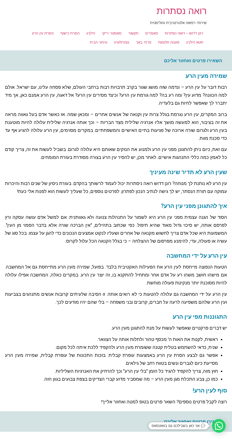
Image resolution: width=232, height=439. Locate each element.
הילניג (90, 33)
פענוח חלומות (168, 42)
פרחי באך (143, 42)
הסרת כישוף (70, 33)
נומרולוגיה (121, 42)
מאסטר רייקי (111, 33)
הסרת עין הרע (43, 33)
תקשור (133, 33)
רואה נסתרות (182, 10)
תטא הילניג (194, 42)
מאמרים (151, 33)
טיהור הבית (98, 42)
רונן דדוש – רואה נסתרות (184, 33)
